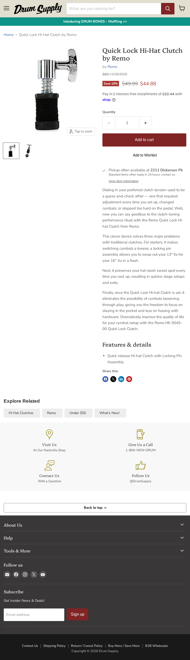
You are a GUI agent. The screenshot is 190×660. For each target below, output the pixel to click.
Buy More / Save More (124, 646)
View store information (124, 181)
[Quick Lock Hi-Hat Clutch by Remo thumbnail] (11, 151)
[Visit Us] (49, 440)
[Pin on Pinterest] (129, 379)
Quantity (109, 112)
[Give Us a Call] (140, 440)
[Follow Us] (140, 471)
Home (9, 35)
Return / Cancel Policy (87, 646)
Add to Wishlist (145, 155)
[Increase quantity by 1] (145, 123)
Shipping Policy (54, 646)
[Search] (167, 8)
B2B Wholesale (156, 646)
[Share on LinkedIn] (121, 379)
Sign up (77, 614)
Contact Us (30, 646)
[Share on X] (113, 379)
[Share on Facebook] (105, 379)
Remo (112, 66)
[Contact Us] (49, 471)
